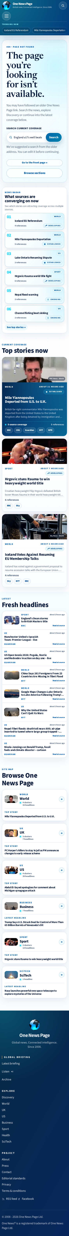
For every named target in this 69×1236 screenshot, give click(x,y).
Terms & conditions (14, 1191)
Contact (6, 1172)
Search (53, 137)
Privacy (6, 1184)
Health (6, 1135)
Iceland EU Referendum (16, 30)
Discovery (8, 1097)
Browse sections (34, 173)
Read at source (59, 625)
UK (22, 832)
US (22, 869)
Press (5, 1166)
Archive (6, 1079)
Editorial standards (13, 1178)
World (24, 798)
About (5, 1159)
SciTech (25, 975)
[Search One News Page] (63, 5)
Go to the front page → (34, 162)
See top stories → (16, 327)
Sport (24, 941)
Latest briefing (11, 1063)
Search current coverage (24, 128)
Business (26, 906)
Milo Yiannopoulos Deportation (49, 30)
